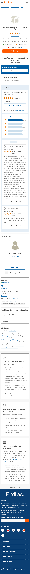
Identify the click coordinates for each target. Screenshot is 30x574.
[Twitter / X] (13, 530)
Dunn (22, 7)
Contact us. (16, 507)
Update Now (12, 331)
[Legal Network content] (27, 561)
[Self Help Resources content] (27, 551)
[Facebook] (2, 530)
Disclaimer (16, 569)
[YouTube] (8, 530)
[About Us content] (27, 541)
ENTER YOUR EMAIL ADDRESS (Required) (12, 517)
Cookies (23, 569)
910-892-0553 (13, 301)
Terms (3, 569)
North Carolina (15, 7)
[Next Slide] (23, 272)
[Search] (27, 2)
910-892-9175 (14, 298)
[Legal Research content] (27, 556)
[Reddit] (23, 530)
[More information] (10, 117)
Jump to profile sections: (9, 67)
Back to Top (16, 487)
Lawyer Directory (5, 7)
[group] (15, 257)
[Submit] (27, 520)
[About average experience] (21, 47)
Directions (4, 296)
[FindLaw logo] (9, 2)
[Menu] (2, 2)
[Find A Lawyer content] (27, 546)
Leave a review (15, 256)
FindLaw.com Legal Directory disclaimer (12, 340)
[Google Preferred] (2, 535)
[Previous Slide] (6, 272)
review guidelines (19, 110)
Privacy (9, 569)
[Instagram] (18, 530)
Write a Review (15, 36)
